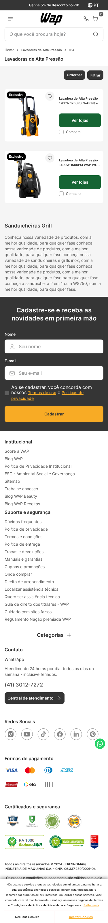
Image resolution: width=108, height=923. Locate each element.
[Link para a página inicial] (9, 50)
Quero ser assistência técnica (32, 596)
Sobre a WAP (17, 451)
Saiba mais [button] (91, 905)
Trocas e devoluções (24, 551)
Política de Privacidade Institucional (38, 466)
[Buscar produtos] (95, 34)
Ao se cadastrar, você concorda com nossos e (51, 393)
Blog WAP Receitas (22, 503)
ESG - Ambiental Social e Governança (40, 473)
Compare (73, 132)
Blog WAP (14, 458)
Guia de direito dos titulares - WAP (37, 604)
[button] (74, 75)
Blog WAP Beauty (21, 496)
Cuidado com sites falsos (28, 611)
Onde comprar (18, 574)
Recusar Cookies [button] (27, 917)
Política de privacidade (26, 529)
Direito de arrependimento (29, 581)
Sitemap (12, 481)
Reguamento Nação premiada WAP (38, 619)
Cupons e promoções (25, 566)
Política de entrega (22, 544)
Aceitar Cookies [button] (81, 917)
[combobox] (54, 34)
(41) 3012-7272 (24, 685)
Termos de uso (42, 392)
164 (71, 50)
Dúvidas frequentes (23, 521)
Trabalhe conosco (21, 488)
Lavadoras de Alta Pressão (41, 50)
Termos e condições (23, 536)
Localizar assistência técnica (31, 589)
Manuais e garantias (23, 559)
